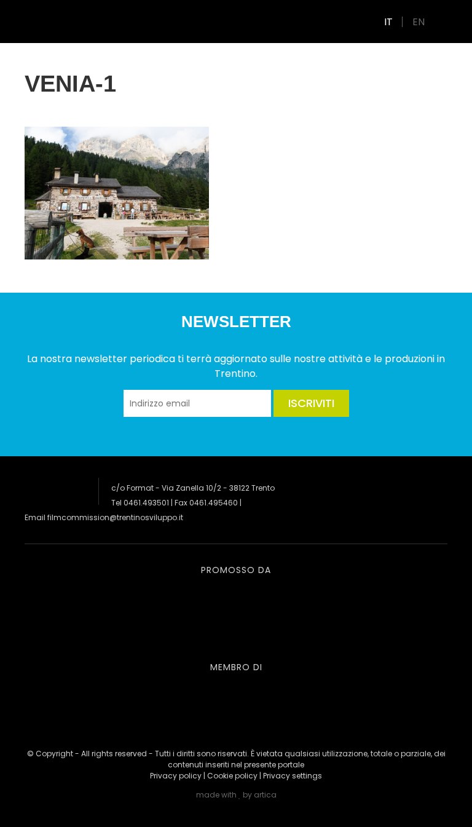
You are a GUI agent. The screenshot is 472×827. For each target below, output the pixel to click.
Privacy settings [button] (292, 775)
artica (265, 794)
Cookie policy (232, 775)
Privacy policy (176, 775)
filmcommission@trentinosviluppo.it (115, 517)
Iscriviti (311, 403)
